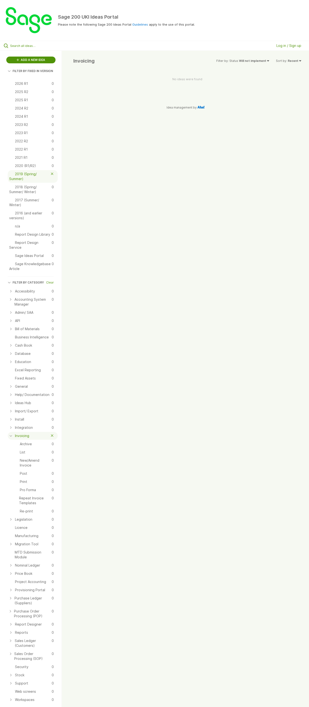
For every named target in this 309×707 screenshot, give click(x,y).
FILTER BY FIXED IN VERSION (33, 71)
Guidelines (140, 24)
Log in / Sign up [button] (288, 46)
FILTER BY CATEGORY (28, 282)
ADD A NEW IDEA (32, 60)
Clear (50, 282)
